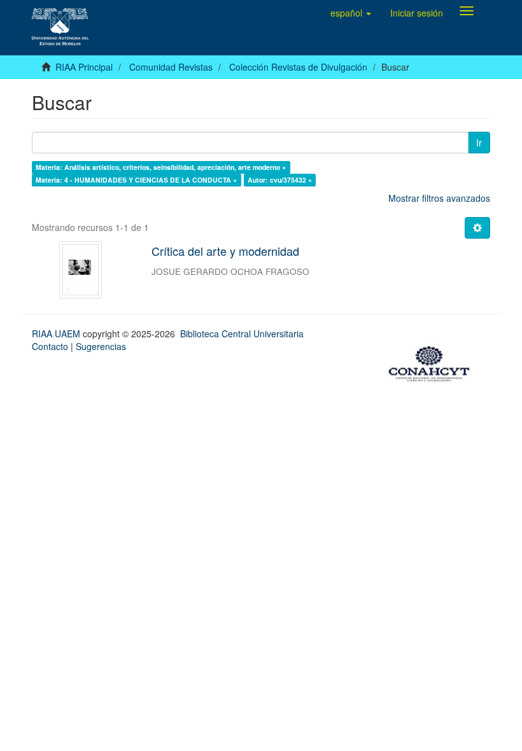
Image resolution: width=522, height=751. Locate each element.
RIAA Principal (84, 66)
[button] (351, 12)
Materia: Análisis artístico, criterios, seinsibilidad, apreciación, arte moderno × (161, 167)
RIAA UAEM (57, 333)
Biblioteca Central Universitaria (242, 333)
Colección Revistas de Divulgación (298, 66)
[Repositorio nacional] (433, 362)
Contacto (50, 346)
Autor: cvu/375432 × (280, 180)
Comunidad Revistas (171, 66)
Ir (479, 142)
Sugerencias (101, 346)
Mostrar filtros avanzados (439, 198)
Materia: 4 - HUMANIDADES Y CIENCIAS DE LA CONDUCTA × (136, 180)
